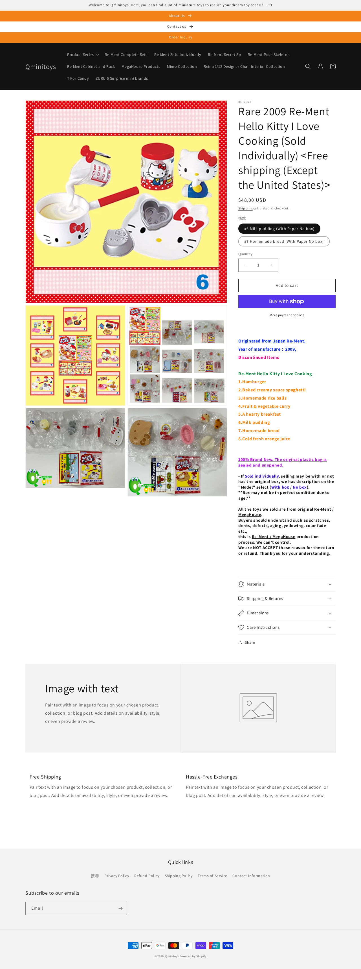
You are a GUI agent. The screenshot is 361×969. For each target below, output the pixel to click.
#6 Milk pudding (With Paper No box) (279, 228)
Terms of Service (212, 875)
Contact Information (251, 875)
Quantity (245, 254)
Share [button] (250, 642)
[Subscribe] (120, 908)
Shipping (245, 208)
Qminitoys (172, 956)
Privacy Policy (116, 875)
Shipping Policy (179, 875)
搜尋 (95, 875)
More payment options (287, 315)
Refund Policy (146, 875)
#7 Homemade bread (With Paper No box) (284, 241)
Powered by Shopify (193, 956)
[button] (82, 54)
